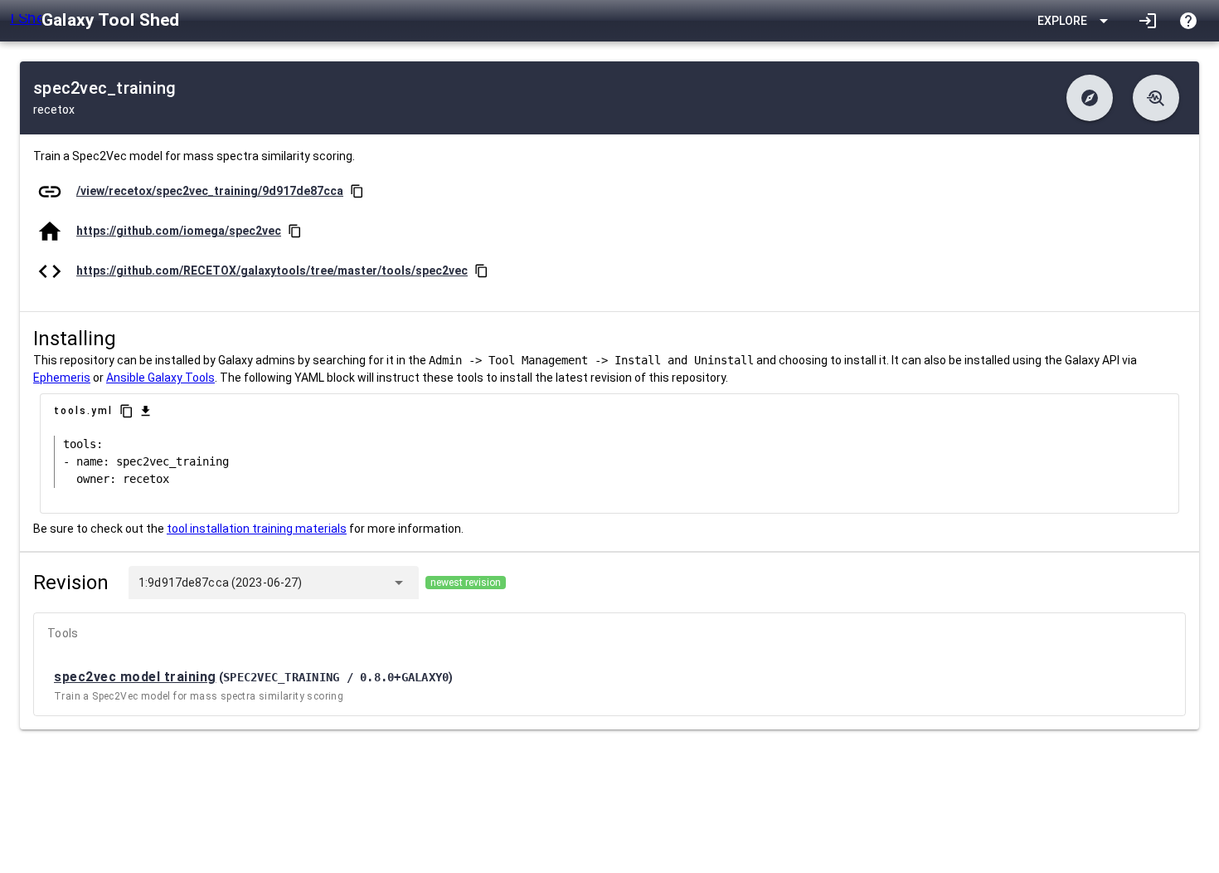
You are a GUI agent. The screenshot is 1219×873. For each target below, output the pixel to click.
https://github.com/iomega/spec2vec (178, 230)
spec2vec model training (135, 677)
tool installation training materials (257, 528)
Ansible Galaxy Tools (160, 377)
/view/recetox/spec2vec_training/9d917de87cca (209, 191)
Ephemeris (61, 377)
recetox (54, 109)
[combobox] (343, 583)
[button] (1089, 98)
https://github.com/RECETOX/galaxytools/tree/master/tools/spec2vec (272, 270)
